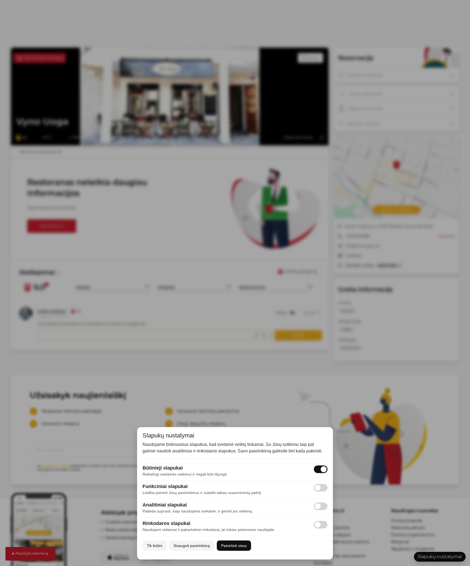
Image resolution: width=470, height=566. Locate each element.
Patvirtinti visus (234, 545)
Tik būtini (154, 545)
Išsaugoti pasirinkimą (192, 545)
